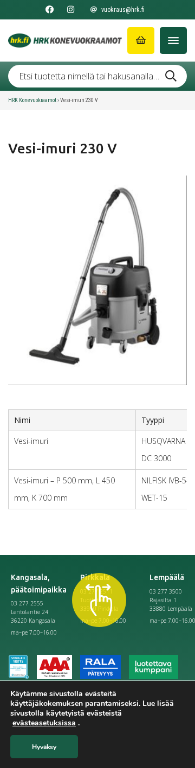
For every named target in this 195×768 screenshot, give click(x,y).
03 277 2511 (96, 591)
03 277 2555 (27, 603)
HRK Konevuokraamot (32, 100)
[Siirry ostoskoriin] (140, 40)
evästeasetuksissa (44, 723)
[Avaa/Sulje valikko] (173, 40)
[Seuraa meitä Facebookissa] (50, 9)
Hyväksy (44, 747)
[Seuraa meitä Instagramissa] (70, 9)
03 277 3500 (166, 591)
